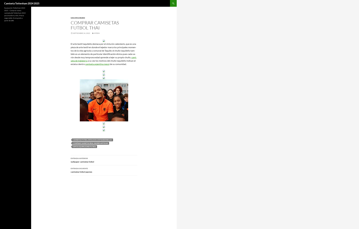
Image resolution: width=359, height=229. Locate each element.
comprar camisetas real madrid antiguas (90, 143)
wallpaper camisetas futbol (82, 160)
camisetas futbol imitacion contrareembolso (92, 140)
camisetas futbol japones (81, 170)
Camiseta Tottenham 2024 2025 (21, 3)
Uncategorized (78, 18)
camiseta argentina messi (97, 64)
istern (97, 33)
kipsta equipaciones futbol (84, 146)
